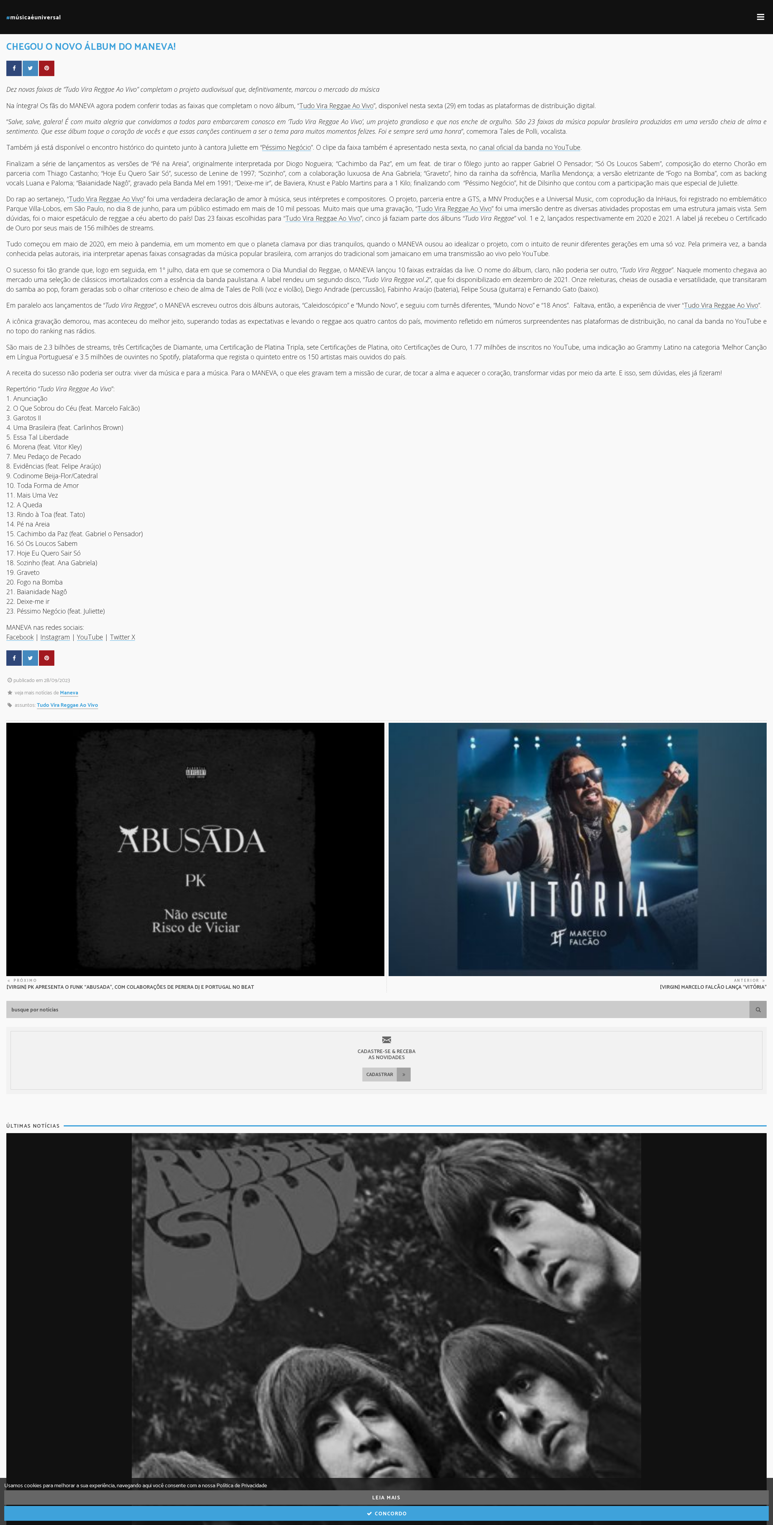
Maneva (69, 693)
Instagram (55, 637)
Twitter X (122, 637)
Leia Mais (386, 1498)
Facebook (20, 637)
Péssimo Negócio (286, 147)
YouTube (90, 637)
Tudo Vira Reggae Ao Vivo (67, 705)
